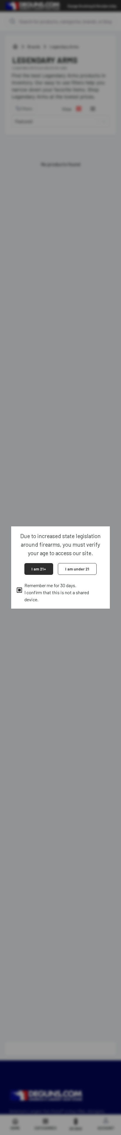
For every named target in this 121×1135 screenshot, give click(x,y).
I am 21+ (38, 568)
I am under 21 (77, 568)
